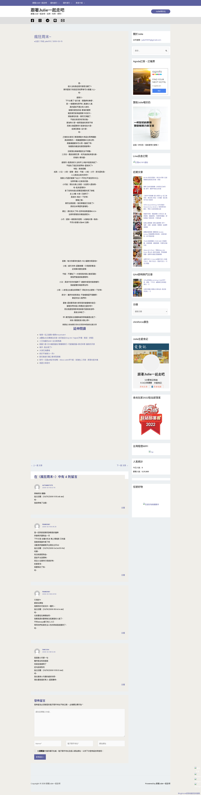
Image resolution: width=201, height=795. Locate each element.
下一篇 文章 (122, 465)
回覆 (123, 508)
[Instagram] (40, 20)
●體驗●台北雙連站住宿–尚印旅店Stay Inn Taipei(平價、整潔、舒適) (66, 338)
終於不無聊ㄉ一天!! (46, 353)
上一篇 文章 (36, 465)
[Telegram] (47, 20)
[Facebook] (32, 20)
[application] (58, 3)
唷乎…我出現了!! (45, 347)
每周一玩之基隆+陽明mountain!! (52, 334)
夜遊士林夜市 (44, 363)
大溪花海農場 (44, 350)
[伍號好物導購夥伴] (151, 504)
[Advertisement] (79, 63)
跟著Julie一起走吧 (47, 10)
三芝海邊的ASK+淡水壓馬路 (50, 341)
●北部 (36, 41)
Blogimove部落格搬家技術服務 (189, 793)
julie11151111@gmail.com (151, 40)
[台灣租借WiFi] (151, 452)
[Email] (62, 20)
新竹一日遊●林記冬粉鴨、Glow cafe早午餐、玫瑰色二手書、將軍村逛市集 (68, 360)
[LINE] (55, 20)
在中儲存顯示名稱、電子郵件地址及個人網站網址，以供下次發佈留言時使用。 (70, 751)
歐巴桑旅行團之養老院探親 (49, 356)
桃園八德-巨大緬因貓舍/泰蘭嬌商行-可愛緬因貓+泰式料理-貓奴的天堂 (67, 344)
